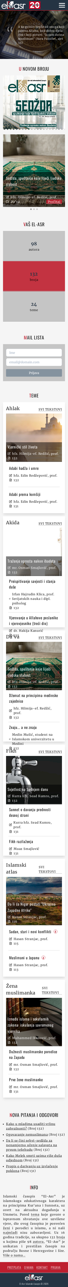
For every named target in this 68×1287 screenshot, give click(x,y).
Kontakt (42, 1267)
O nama (29, 1267)
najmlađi (10, 1232)
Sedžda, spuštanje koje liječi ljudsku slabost (34, 181)
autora (38, 1242)
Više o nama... (14, 1255)
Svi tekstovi (50, 409)
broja (60, 1237)
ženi (6, 1228)
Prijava (34, 373)
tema (35, 1214)
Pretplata (14, 1267)
